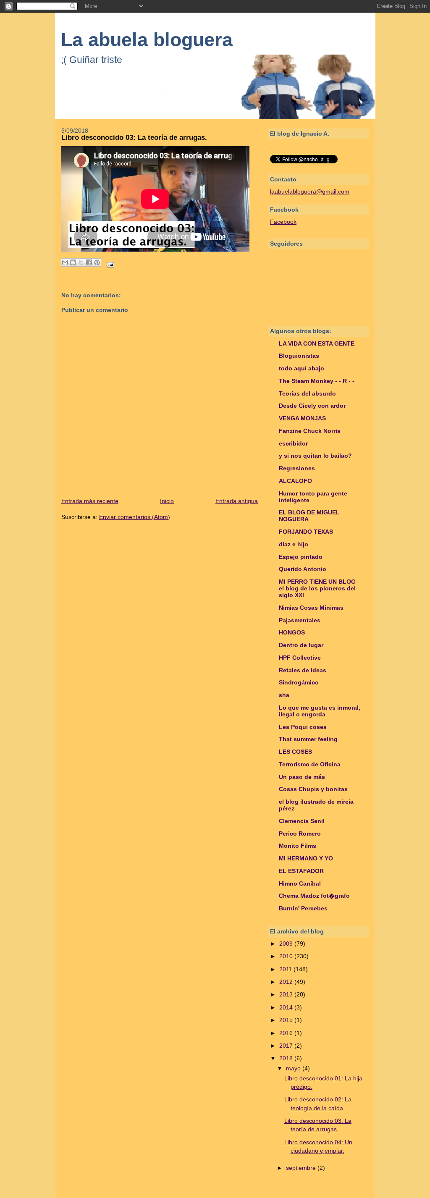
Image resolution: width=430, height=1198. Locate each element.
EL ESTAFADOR (301, 871)
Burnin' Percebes (303, 908)
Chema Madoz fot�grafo (314, 896)
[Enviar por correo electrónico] (65, 262)
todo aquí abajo (301, 368)
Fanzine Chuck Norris (310, 431)
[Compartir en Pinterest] (97, 262)
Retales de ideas (302, 670)
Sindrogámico (299, 682)
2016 (286, 1033)
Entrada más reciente (89, 501)
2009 (286, 944)
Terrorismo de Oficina (310, 764)
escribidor (293, 443)
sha (284, 695)
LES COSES (295, 752)
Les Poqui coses (303, 727)
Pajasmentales (299, 620)
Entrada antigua (236, 501)
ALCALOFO (295, 481)
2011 (286, 969)
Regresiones (297, 468)
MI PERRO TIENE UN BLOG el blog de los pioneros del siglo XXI (317, 588)
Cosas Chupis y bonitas (313, 789)
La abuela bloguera (147, 39)
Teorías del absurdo (307, 394)
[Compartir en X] (81, 262)
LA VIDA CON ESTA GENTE (316, 344)
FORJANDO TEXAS (306, 532)
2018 (286, 1058)
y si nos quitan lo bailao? (315, 456)
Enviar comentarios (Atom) (134, 517)
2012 (286, 982)
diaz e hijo (293, 544)
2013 (286, 994)
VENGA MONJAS (302, 418)
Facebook (283, 222)
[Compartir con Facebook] (89, 262)
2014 (286, 1007)
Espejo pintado (300, 557)
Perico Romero (300, 834)
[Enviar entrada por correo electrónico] (109, 264)
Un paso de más (302, 777)
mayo (294, 1068)
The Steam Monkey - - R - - (316, 381)
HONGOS (292, 632)
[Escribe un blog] (73, 262)
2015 (286, 1020)
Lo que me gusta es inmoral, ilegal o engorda (319, 711)
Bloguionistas (299, 356)
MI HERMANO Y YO (306, 858)
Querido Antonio (302, 569)
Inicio (167, 501)
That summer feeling (308, 739)
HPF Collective (300, 658)
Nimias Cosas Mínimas (311, 608)
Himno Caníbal (300, 884)
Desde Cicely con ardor (312, 406)
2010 (286, 956)
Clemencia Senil (302, 821)
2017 (286, 1046)
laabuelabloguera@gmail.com (309, 192)
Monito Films (297, 846)
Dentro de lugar (301, 645)
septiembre (301, 1168)
